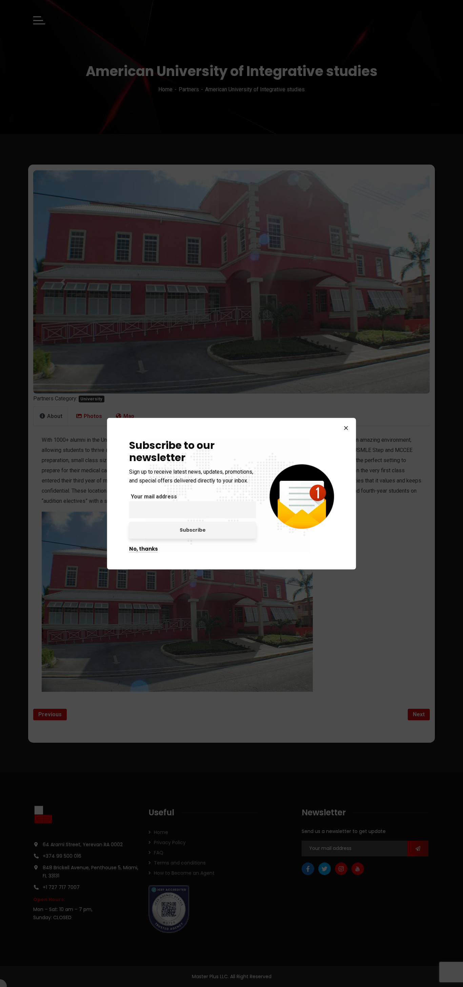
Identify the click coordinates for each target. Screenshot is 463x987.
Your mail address (154, 496)
